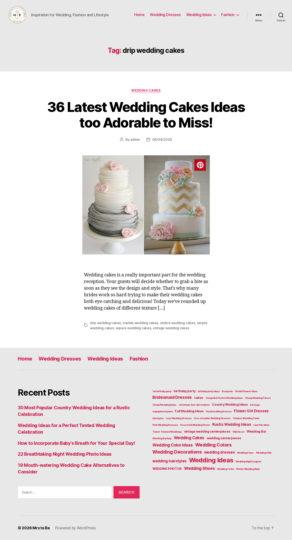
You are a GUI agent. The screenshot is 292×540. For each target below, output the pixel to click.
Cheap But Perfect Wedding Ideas (224, 398)
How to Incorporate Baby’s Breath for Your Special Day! (76, 443)
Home (139, 14)
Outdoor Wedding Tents (246, 418)
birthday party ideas (209, 391)
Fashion (227, 14)
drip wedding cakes (105, 323)
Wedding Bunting (161, 438)
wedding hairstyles (169, 461)
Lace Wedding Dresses (179, 418)
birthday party (185, 391)
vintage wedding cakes (171, 328)
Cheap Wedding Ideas (164, 405)
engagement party (162, 411)
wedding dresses (219, 452)
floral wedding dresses (219, 411)
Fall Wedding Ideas (189, 411)
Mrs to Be (41, 528)
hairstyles (158, 418)
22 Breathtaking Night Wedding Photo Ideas (65, 454)
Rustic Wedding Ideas (231, 424)
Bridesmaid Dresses (172, 397)
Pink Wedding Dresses (165, 425)
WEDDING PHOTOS (167, 468)
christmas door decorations (194, 405)
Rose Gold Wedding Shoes (195, 425)
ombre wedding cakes (177, 323)
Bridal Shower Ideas (246, 391)
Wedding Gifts (264, 452)
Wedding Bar (256, 431)
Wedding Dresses (165, 14)
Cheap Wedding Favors (258, 398)
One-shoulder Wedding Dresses (212, 418)
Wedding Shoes (199, 468)
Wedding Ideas (199, 14)
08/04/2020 (162, 139)
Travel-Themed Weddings (167, 431)
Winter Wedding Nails (248, 469)
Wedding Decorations (177, 452)
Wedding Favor (245, 452)
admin (135, 139)
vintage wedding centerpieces (207, 431)
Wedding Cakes (146, 90)
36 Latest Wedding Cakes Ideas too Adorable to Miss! (146, 115)
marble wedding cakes (140, 323)
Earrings (255, 405)
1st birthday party (161, 391)
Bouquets (227, 391)
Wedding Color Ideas (172, 445)
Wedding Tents (225, 469)
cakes (199, 397)
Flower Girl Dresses (251, 411)
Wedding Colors (213, 445)
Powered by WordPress (75, 528)
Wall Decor (238, 431)
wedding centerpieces (224, 438)
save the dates (261, 425)
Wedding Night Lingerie (248, 461)
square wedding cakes (133, 328)
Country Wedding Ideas (230, 404)
